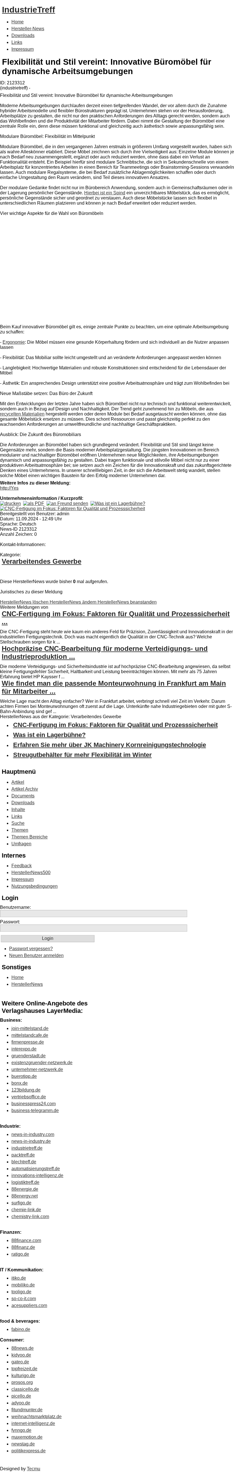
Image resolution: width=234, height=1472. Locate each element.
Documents (23, 795)
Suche (18, 823)
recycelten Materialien (22, 414)
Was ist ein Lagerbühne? (49, 734)
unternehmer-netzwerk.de (37, 1069)
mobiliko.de (23, 1284)
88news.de (22, 1348)
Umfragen (21, 843)
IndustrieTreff (28, 9)
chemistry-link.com (30, 1216)
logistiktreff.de (25, 1182)
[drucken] (10, 503)
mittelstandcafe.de (29, 1035)
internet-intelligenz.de (33, 1423)
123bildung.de (26, 1090)
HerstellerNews (27, 984)
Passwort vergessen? (31, 948)
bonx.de (19, 1083)
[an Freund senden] (67, 503)
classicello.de (25, 1389)
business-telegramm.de (35, 1110)
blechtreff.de (23, 1161)
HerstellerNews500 (31, 872)
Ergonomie (14, 342)
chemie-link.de (26, 1209)
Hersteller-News (27, 28)
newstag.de (23, 1444)
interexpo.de (24, 1049)
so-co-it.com (23, 1298)
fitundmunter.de (27, 1409)
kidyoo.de (21, 1355)
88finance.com (26, 1240)
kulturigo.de (23, 1375)
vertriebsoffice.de (28, 1096)
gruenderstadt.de (28, 1055)
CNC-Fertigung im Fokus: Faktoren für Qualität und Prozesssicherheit (115, 724)
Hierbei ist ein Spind (104, 192)
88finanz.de (23, 1247)
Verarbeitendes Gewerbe (41, 561)
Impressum (22, 49)
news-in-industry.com (32, 1134)
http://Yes (9, 488)
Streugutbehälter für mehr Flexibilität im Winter (82, 754)
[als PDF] (33, 503)
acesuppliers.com (29, 1305)
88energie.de (24, 1189)
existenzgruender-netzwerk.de (41, 1062)
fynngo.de (21, 1430)
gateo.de (20, 1361)
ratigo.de (20, 1254)
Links (16, 42)
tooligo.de (21, 1291)
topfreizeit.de (24, 1368)
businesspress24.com (33, 1103)
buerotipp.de (24, 1076)
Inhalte (18, 809)
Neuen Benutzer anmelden (36, 955)
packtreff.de (23, 1155)
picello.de (21, 1396)
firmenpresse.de (27, 1042)
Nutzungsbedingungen (34, 886)
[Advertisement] (85, 271)
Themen (19, 830)
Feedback (21, 865)
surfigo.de (21, 1202)
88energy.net (24, 1196)
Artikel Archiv (24, 789)
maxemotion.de (27, 1437)
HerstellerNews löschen (25, 602)
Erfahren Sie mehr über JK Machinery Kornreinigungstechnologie (109, 744)
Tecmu (33, 1468)
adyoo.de (20, 1402)
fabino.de (20, 1329)
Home (17, 21)
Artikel (17, 782)
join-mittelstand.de (30, 1028)
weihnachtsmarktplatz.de (36, 1416)
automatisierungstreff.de (35, 1168)
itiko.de (18, 1278)
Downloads (23, 35)
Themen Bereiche (29, 836)
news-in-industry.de (31, 1141)
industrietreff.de (27, 1148)
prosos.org (22, 1382)
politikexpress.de (28, 1450)
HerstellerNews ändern (74, 602)
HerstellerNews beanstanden (127, 602)
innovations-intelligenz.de (37, 1175)
